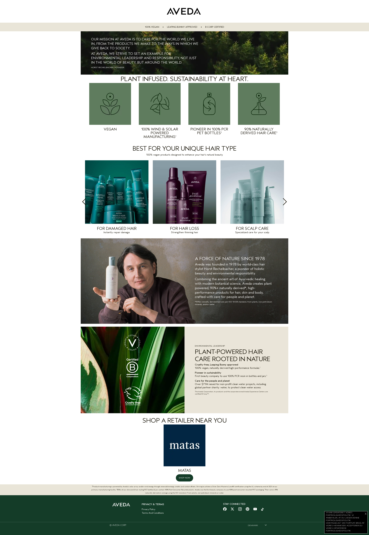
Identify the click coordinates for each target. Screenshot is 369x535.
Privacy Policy (148, 509)
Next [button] (278, 201)
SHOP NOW (184, 478)
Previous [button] (90, 201)
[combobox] (257, 525)
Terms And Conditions (153, 513)
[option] (117, 197)
